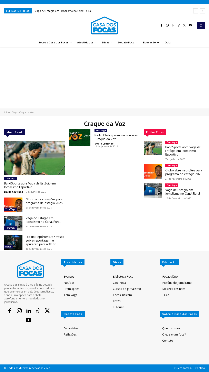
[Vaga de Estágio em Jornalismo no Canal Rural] (13, 223)
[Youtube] (190, 25)
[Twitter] (184, 25)
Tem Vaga (10, 178)
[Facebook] (162, 25)
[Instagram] (167, 25)
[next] (202, 10)
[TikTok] (179, 25)
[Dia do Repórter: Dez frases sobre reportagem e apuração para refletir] (13, 242)
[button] (201, 25)
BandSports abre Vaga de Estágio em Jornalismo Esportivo (30, 185)
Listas (8, 246)
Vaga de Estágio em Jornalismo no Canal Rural (63, 10)
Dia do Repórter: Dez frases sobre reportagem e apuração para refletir (45, 240)
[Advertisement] (104, 77)
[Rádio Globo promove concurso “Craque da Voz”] (79, 137)
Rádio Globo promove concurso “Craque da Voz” (116, 137)
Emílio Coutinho (13, 191)
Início (7, 112)
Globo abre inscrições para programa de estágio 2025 (44, 201)
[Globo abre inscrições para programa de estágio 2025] (13, 205)
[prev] (195, 10)
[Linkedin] (173, 25)
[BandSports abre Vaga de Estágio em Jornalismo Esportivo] (34, 158)
